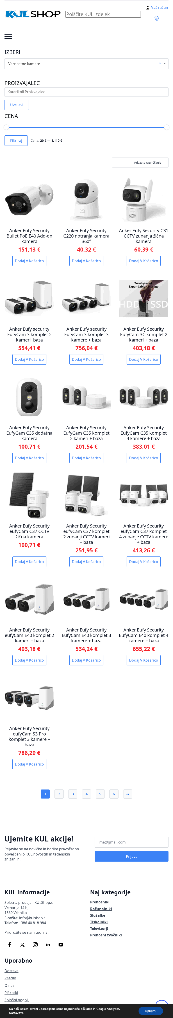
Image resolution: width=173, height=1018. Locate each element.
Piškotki (11, 992)
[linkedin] (48, 945)
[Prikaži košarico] (157, 18)
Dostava (11, 970)
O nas (9, 985)
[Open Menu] (8, 36)
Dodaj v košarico (29, 260)
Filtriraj (16, 140)
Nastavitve (16, 1013)
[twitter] (22, 945)
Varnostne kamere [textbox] (84, 63)
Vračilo (10, 978)
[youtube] (61, 945)
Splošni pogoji (17, 999)
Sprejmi (150, 1011)
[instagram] (35, 945)
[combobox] (86, 63)
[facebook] (10, 945)
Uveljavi (16, 104)
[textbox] (87, 92)
